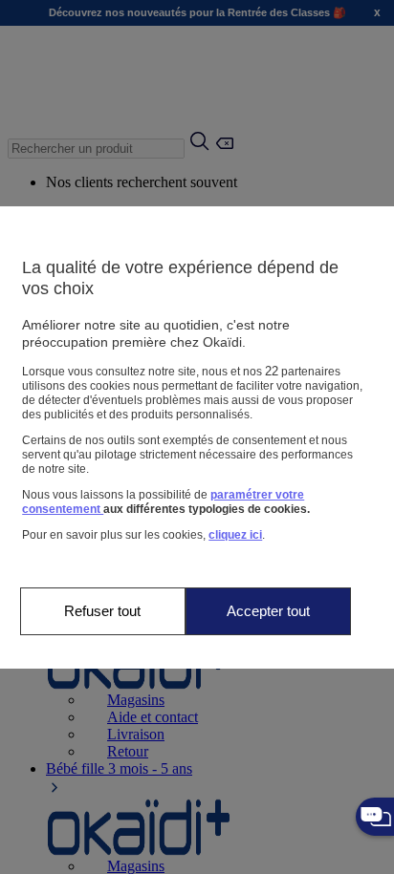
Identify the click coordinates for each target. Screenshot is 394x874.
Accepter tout (268, 611)
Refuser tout (102, 611)
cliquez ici (235, 535)
